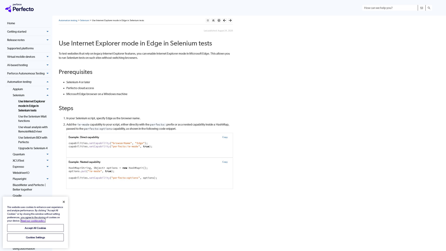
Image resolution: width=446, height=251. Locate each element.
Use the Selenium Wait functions (32, 119)
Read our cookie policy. (33, 220)
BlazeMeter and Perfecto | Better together (29, 187)
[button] (422, 8)
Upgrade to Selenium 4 (33, 148)
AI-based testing (17, 65)
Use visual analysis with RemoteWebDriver (33, 129)
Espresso (18, 166)
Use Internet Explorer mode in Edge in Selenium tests (31, 106)
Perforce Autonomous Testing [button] (26, 73)
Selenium (19, 95)
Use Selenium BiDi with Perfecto (33, 140)
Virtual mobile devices (21, 56)
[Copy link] (216, 44)
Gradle (17, 195)
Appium (18, 89)
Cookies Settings (35, 237)
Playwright (19, 179)
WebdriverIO (21, 172)
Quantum (19, 154)
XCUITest (18, 160)
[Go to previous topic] (224, 20)
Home (11, 23)
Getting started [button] (16, 31)
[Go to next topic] (230, 20)
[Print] (219, 20)
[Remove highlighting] (213, 20)
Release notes (16, 40)
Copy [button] (225, 137)
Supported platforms (20, 48)
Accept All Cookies (35, 227)
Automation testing (19, 81)
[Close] (64, 202)
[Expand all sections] (208, 20)
